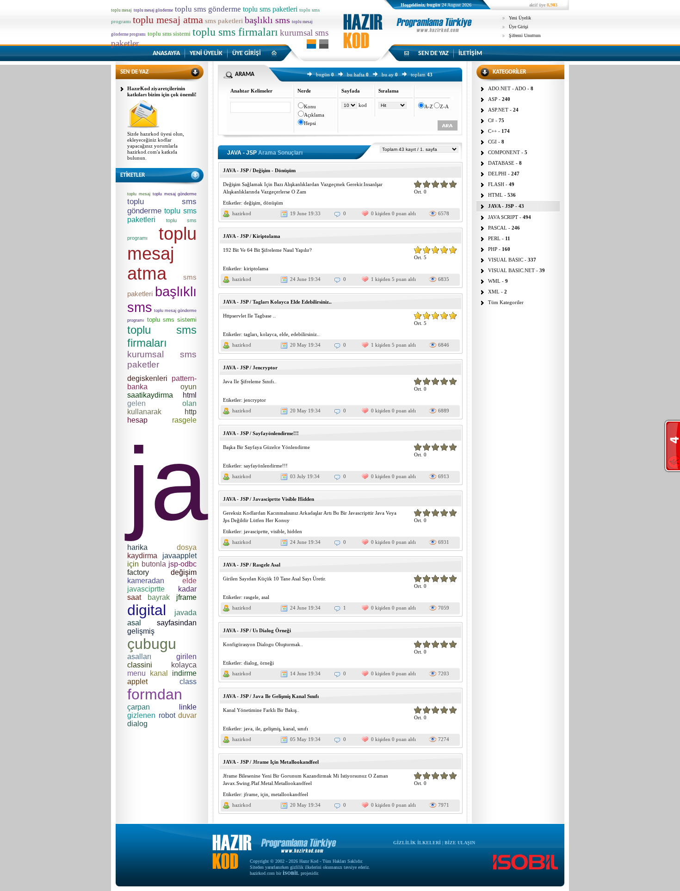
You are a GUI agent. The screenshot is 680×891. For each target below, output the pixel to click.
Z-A (444, 106)
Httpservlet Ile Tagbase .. (249, 315)
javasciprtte (256, 531)
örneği (267, 663)
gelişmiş (271, 728)
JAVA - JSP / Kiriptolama (251, 236)
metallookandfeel (289, 794)
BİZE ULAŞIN (460, 842)
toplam (418, 74)
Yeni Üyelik (520, 17)
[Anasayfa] (409, 39)
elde (283, 334)
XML (494, 291)
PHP (492, 249)
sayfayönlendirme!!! (266, 465)
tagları (250, 334)
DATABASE (501, 163)
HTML (495, 195)
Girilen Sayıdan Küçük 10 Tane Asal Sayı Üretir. (274, 578)
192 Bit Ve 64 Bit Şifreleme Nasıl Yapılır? (267, 250)
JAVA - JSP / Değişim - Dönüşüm (259, 170)
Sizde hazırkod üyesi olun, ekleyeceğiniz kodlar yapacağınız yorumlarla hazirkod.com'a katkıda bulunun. (155, 146)
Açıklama (314, 115)
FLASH (496, 184)
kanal (289, 728)
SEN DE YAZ (433, 53)
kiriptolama (256, 268)
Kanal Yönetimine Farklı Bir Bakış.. (261, 710)
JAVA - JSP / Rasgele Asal (251, 564)
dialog (250, 663)
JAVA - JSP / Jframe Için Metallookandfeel (271, 762)
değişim (252, 203)
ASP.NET (498, 109)
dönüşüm (273, 203)
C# (491, 120)
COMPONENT (504, 152)
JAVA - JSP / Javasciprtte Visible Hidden (268, 499)
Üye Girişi (518, 26)
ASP (492, 99)
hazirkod (241, 213)
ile (257, 728)
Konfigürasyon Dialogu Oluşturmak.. (263, 644)
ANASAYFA (166, 53)
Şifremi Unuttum (525, 35)
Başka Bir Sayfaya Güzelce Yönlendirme (266, 447)
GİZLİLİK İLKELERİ (417, 842)
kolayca (268, 334)
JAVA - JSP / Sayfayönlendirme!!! (261, 433)
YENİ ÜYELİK (206, 53)
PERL (494, 238)
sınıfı (302, 728)
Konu (310, 106)
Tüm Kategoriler (506, 302)
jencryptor (255, 400)
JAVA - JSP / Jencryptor (250, 367)
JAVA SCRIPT (503, 217)
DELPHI (497, 173)
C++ (492, 131)
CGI (492, 141)
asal (265, 597)
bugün (323, 74)
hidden (294, 531)
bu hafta (356, 74)
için (264, 794)
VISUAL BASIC (505, 259)
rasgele (251, 597)
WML (494, 281)
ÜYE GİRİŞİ (246, 53)
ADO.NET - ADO (507, 88)
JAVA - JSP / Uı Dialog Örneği (257, 630)
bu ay (388, 74)
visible (277, 531)
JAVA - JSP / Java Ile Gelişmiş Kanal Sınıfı (271, 696)
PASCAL (497, 228)
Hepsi (310, 123)
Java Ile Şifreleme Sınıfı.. (250, 381)
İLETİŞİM (470, 53)
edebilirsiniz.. (305, 334)
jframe (251, 794)
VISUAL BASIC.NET (511, 270)
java (248, 728)
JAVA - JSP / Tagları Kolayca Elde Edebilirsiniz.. (277, 302)
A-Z (428, 106)
